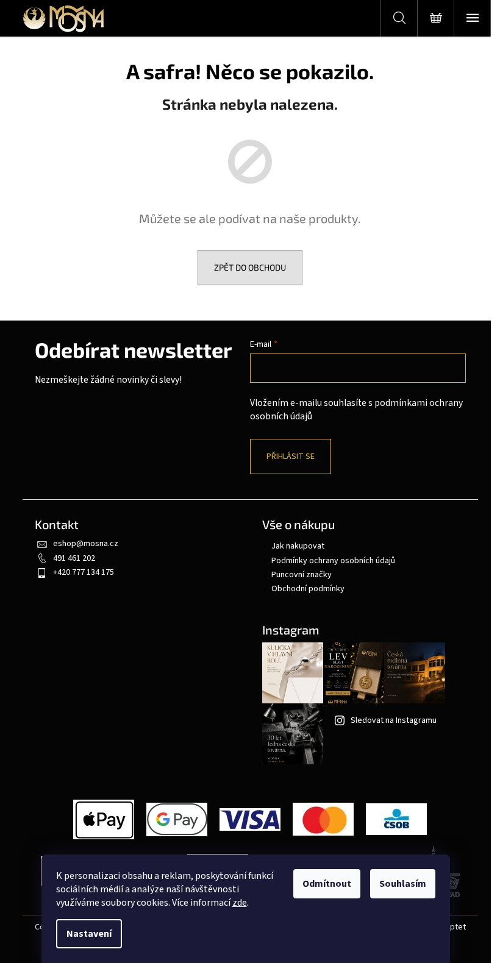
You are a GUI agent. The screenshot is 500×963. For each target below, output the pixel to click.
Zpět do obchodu (250, 267)
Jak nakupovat (297, 546)
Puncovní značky (301, 575)
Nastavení (89, 933)
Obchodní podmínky (308, 589)
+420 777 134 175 (83, 572)
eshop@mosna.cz (85, 544)
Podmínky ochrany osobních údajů (333, 561)
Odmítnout (326, 883)
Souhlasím (402, 883)
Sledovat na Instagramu (394, 720)
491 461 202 (74, 558)
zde (239, 902)
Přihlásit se (290, 456)
